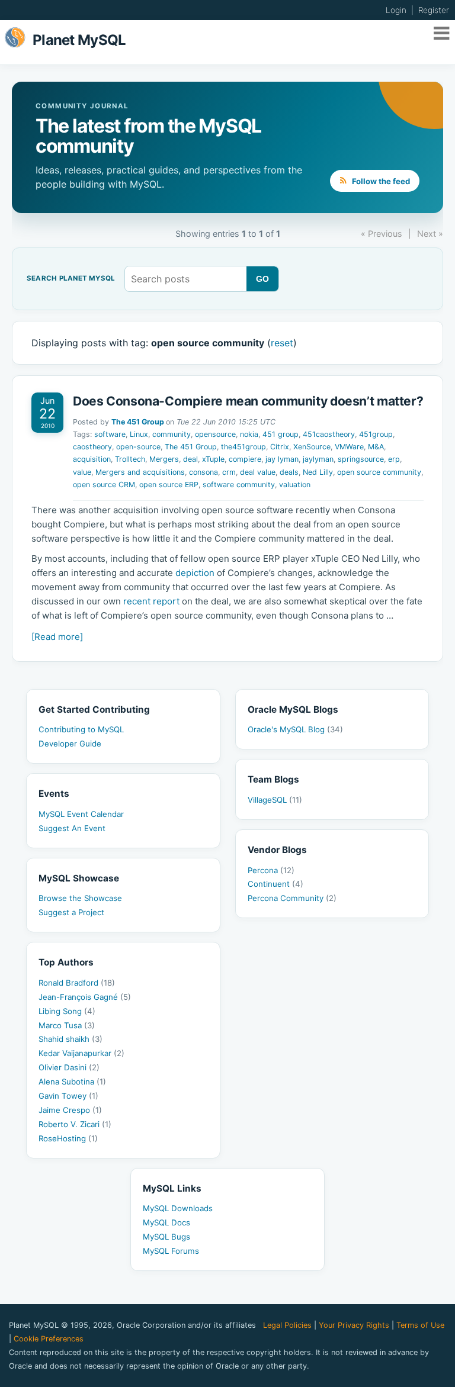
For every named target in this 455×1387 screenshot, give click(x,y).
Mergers (164, 459)
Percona (271, 870)
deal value (257, 472)
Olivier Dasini (69, 1067)
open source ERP (168, 484)
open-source (138, 446)
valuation (294, 484)
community (171, 434)
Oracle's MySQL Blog (295, 729)
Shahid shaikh (70, 1039)
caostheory (92, 446)
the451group (243, 446)
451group (376, 434)
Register (433, 10)
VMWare (349, 446)
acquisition (92, 459)
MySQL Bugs (166, 1236)
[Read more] (57, 636)
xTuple (213, 459)
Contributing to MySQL (81, 729)
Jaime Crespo (70, 1110)
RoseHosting (68, 1138)
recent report (151, 601)
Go (263, 279)
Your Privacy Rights (354, 1325)
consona (203, 472)
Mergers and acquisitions (140, 472)
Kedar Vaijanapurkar (81, 1053)
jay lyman (282, 459)
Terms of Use (420, 1325)
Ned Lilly (318, 472)
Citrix (279, 446)
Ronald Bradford (77, 982)
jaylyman (318, 459)
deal (190, 459)
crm (229, 472)
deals (289, 472)
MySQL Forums (171, 1251)
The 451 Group (137, 421)
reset (282, 343)
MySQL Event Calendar (81, 814)
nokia (249, 434)
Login (396, 10)
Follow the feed (380, 181)
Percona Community (292, 898)
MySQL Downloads (178, 1208)
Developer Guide (70, 743)
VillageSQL (275, 799)
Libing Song (67, 1011)
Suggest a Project (71, 912)
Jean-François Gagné (85, 997)
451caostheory (329, 434)
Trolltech (130, 459)
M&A (376, 446)
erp (394, 459)
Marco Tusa (67, 1025)
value (82, 472)
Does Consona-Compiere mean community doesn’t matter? (248, 401)
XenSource (312, 446)
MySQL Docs (166, 1222)
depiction (194, 572)
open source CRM (104, 484)
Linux (139, 434)
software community (239, 484)
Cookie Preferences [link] (49, 1338)
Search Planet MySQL (71, 278)
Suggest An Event (72, 828)
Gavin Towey (68, 1095)
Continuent (275, 884)
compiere (245, 459)
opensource (215, 434)
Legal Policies (287, 1325)
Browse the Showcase (80, 898)
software (110, 434)
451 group (280, 434)
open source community (379, 472)
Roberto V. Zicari (75, 1124)
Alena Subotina (72, 1081)
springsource (361, 459)
